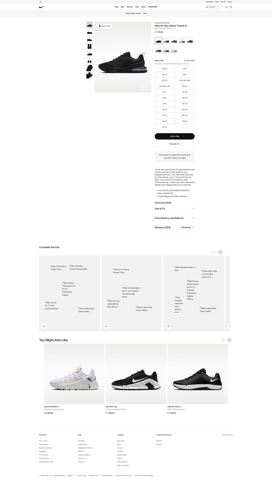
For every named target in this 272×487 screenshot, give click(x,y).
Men (122, 7)
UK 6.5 (185, 86)
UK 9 (164, 104)
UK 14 (164, 127)
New (116, 7)
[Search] (207, 7)
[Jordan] (40, 2)
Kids (137, 7)
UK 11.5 (185, 115)
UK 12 (164, 121)
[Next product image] (147, 88)
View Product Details (163, 202)
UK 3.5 (164, 69)
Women (130, 7)
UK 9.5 (185, 104)
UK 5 (185, 74)
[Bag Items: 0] (231, 7)
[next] (220, 252)
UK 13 (184, 121)
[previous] (213, 252)
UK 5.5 (164, 80)
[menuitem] (219, 2)
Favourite (173, 144)
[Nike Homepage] (42, 7)
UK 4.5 (164, 74)
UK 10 (164, 109)
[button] (89, 32)
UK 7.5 (184, 92)
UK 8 (164, 98)
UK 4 (185, 69)
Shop (144, 13)
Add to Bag (174, 136)
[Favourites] (227, 7)
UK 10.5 (185, 109)
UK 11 (164, 115)
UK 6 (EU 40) (164, 86)
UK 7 (164, 92)
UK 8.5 (185, 98)
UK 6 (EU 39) (185, 80)
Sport (143, 7)
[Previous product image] (142, 88)
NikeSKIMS (152, 7)
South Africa (228, 435)
